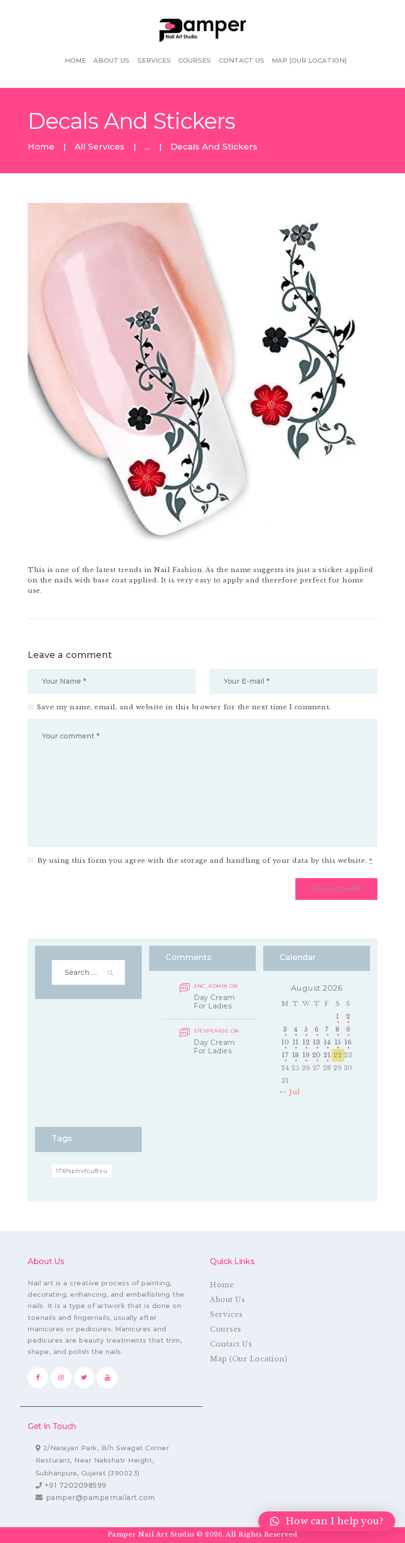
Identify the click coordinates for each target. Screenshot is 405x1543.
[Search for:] (88, 972)
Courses (226, 1329)
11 (295, 1042)
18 (295, 1055)
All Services (99, 147)
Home (41, 147)
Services (226, 1314)
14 (327, 1042)
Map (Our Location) (248, 1358)
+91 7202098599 (75, 1485)
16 (348, 1042)
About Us (227, 1299)
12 (306, 1042)
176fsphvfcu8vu (82, 1170)
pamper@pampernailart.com (100, 1497)
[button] (326, 1521)
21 (327, 1055)
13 (316, 1042)
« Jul (292, 1092)
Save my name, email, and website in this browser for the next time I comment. (184, 707)
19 (306, 1055)
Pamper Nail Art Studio (152, 1534)
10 (285, 1042)
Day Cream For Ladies (214, 1002)
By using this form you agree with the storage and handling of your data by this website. (205, 860)
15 (337, 1042)
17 (285, 1055)
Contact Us (231, 1344)
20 (316, 1055)
